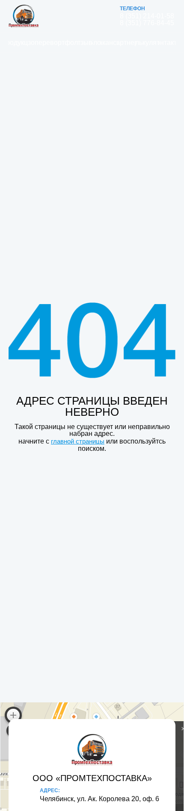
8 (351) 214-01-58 (147, 16)
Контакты (167, 42)
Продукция (18, 42)
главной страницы (77, 441)
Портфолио (67, 42)
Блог (96, 42)
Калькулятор (147, 42)
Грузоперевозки (42, 42)
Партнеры (127, 42)
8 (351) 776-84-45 (147, 23)
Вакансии (109, 42)
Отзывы (85, 42)
